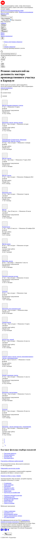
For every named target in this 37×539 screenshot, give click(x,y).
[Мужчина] (5, 102)
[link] (4, 29)
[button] (2, 33)
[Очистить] (3, 57)
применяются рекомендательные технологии (15, 520)
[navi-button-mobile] (2, 38)
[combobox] (9, 54)
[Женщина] (5, 223)
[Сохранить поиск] (2, 64)
